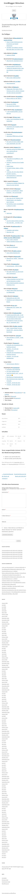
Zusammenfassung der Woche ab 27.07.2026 (12, 554)
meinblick (19, 96)
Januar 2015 (4, 819)
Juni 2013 (4, 855)
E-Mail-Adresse (6, 515)
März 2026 (4, 612)
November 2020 (5, 708)
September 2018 (5, 737)
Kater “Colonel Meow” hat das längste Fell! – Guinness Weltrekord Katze (15, 330)
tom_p (12, 245)
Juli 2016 (4, 785)
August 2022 (5, 669)
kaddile (16, 76)
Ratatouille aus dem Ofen (13, 298)
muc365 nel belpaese (12, 247)
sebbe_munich (18, 326)
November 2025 (5, 620)
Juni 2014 (4, 833)
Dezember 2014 (5, 821)
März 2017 (4, 770)
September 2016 (5, 782)
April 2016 (4, 791)
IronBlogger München (14, 3)
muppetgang (15, 367)
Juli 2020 (4, 716)
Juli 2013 (4, 853)
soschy (15, 277)
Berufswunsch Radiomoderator (15, 377)
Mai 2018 (4, 744)
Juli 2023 (4, 648)
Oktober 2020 (5, 710)
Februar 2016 (5, 795)
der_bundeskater (17, 109)
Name (4, 509)
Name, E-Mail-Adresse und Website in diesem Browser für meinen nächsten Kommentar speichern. (13, 529)
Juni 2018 (4, 742)
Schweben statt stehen (12, 230)
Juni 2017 (4, 765)
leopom (15, 181)
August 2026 (5, 603)
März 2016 (4, 793)
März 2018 (4, 748)
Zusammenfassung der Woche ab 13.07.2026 (12, 558)
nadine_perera (17, 251)
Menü (14, 10)
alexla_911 (17, 147)
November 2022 (5, 663)
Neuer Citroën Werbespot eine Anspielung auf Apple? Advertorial (14, 43)
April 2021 (4, 699)
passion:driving (8, 40)
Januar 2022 (4, 682)
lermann (18, 189)
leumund (15, 196)
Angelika (4, 586)
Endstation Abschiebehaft (13, 369)
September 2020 (5, 712)
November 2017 (5, 755)
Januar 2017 (4, 774)
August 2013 (5, 851)
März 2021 (4, 701)
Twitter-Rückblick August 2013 (14, 241)
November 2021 (5, 686)
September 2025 (5, 624)
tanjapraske (15, 264)
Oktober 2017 (5, 757)
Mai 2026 (4, 609)
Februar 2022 (5, 680)
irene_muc (17, 117)
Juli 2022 (4, 671)
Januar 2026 (4, 616)
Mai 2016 (4, 789)
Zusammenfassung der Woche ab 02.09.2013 (20, 476)
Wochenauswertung (13, 464)
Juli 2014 (4, 831)
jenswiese (14, 410)
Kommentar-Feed (6, 882)
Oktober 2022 (5, 665)
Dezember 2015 (5, 799)
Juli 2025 (4, 627)
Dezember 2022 (5, 661)
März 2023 (4, 656)
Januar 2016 (4, 797)
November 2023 (5, 641)
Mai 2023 (4, 652)
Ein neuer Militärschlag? (13, 371)
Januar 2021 (4, 705)
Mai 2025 (4, 631)
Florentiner (9, 134)
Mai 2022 (4, 674)
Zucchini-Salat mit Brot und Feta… (15, 221)
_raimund (17, 335)
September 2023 (5, 644)
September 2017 (5, 759)
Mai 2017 (4, 767)
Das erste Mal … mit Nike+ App (15, 222)
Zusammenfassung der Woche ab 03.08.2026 (12, 552)
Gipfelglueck (17, 64)
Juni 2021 (4, 695)
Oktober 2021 (5, 688)
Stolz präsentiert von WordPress (9, 893)
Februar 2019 (5, 727)
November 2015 (5, 801)
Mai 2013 (4, 857)
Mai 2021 (4, 697)
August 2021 (5, 691)
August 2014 (5, 829)
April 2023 (4, 654)
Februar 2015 (5, 817)
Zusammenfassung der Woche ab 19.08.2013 (7, 476)
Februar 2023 (5, 657)
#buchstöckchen (11, 83)
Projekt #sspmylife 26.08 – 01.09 (15, 315)
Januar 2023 (4, 659)
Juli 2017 (4, 763)
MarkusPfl (17, 256)
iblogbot (4, 464)
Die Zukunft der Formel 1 (13, 106)
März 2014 (4, 838)
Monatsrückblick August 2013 (14, 66)
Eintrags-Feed (5, 880)
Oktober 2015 (5, 802)
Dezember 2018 (5, 731)
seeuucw (16, 343)
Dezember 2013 (5, 844)
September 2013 (5, 850)
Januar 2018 (4, 752)
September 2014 (5, 827)
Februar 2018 (5, 750)
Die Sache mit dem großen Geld (15, 141)
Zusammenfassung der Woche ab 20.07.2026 (12, 556)
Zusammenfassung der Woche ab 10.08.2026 (12, 550)
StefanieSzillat (17, 313)
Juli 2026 (4, 605)
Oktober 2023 (5, 642)
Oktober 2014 (5, 825)
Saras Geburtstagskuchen (13, 253)
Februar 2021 (5, 703)
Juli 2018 (4, 740)
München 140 (10, 232)
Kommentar (5, 492)
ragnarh (14, 125)
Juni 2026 (4, 607)
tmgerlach (17, 398)
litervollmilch (17, 38)
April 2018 (4, 746)
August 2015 (5, 806)
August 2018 (5, 738)
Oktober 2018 (5, 735)
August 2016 (5, 784)
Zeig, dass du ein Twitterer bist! (15, 198)
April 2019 (4, 723)
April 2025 (4, 633)
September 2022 (5, 667)
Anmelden (4, 878)
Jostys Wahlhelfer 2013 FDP (14, 143)
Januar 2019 (4, 729)
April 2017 (4, 769)
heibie (15, 53)
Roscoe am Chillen (11, 104)
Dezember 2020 (5, 706)
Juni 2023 (4, 650)
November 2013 (5, 846)
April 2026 (4, 610)
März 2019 (4, 725)
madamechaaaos (17, 59)
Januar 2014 (4, 842)
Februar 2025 (5, 637)
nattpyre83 (16, 408)
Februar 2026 (5, 614)
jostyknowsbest (16, 140)
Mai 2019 (4, 721)
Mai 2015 (4, 812)
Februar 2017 (5, 772)
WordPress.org (5, 883)
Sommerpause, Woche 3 (13, 364)
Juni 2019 (4, 720)
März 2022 (4, 678)
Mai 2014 (4, 834)
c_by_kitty (17, 81)
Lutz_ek (14, 305)
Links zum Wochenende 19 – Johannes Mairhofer (13, 567)
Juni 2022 (4, 673)
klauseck (13, 396)
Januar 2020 (4, 718)
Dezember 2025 (5, 618)
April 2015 (4, 814)
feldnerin (15, 87)
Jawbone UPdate (11, 55)
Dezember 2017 (5, 753)
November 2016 (5, 778)
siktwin (16, 296)
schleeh (16, 269)
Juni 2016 (4, 787)
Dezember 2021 (5, 684)
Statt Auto (9, 213)
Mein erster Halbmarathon (13, 77)
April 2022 (4, 676)
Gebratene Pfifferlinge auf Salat (15, 136)
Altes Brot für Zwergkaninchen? (15, 61)
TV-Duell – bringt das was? (13, 382)
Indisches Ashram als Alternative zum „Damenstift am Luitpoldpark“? (15, 151)
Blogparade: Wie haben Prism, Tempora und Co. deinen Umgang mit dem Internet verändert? (15, 91)
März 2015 (4, 816)
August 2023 (5, 646)
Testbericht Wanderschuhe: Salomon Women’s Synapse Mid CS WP (15, 70)
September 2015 (5, 804)
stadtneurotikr (16, 226)
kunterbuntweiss (17, 132)
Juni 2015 (4, 810)
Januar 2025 (4, 639)
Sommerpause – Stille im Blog (14, 266)
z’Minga (6, 228)
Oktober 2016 (5, 780)
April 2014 (4, 836)
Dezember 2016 (5, 776)
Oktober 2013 (5, 848)
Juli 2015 (4, 808)
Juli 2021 (4, 693)
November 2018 (5, 733)
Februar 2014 (5, 840)
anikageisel (15, 102)
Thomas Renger (5, 866)
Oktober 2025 (5, 622)
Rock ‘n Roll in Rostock (12, 239)
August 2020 (5, 714)
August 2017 (5, 761)
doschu (15, 288)
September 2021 (5, 689)
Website (4, 521)
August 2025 (5, 625)
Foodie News (10, 166)
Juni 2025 (4, 629)
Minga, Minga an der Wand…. (14, 98)
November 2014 (5, 823)
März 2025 (4, 635)
